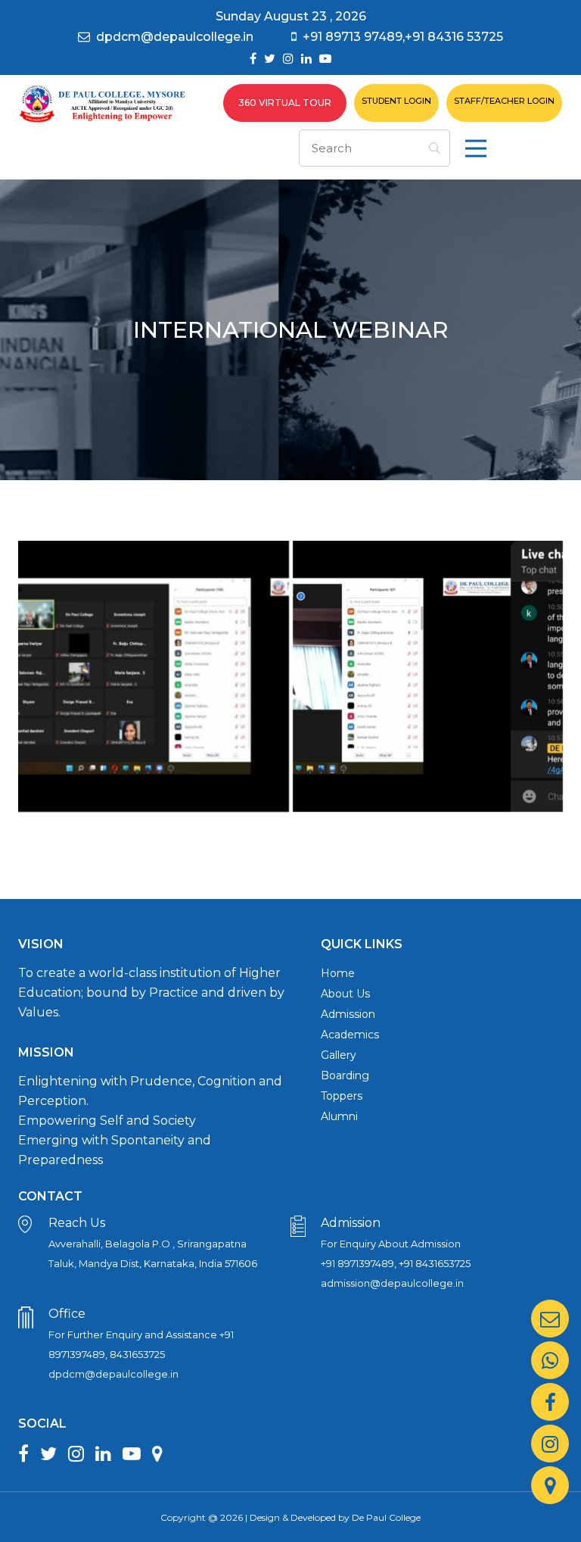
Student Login (396, 100)
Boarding (345, 1075)
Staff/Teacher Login (504, 100)
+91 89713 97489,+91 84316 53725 (403, 37)
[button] (475, 148)
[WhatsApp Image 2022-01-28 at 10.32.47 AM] (153, 676)
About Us (345, 993)
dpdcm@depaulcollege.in (174, 37)
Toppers (341, 1096)
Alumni (339, 1116)
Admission (348, 1014)
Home (338, 973)
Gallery (338, 1055)
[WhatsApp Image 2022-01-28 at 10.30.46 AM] (428, 676)
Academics (350, 1034)
